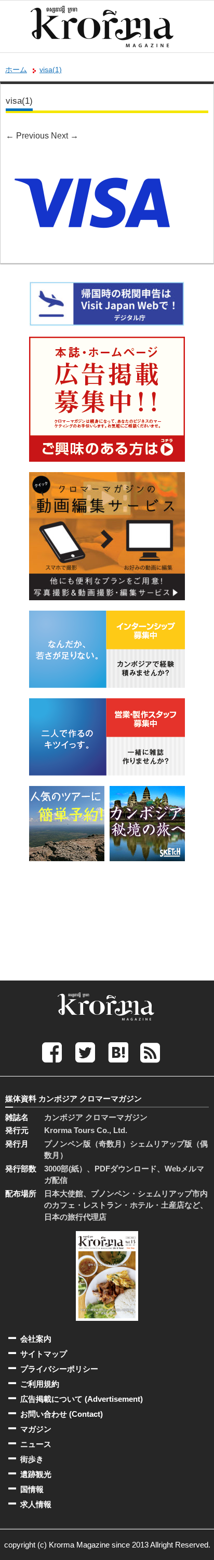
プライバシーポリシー (59, 1368)
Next (64, 135)
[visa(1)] (92, 160)
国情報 (32, 1489)
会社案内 (35, 1338)
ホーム (16, 69)
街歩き (32, 1459)
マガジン (35, 1429)
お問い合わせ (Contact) (61, 1414)
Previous (27, 135)
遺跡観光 (35, 1474)
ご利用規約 (39, 1383)
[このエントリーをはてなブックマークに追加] (118, 1051)
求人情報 (35, 1504)
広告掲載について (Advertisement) (81, 1399)
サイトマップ (43, 1353)
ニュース (35, 1444)
